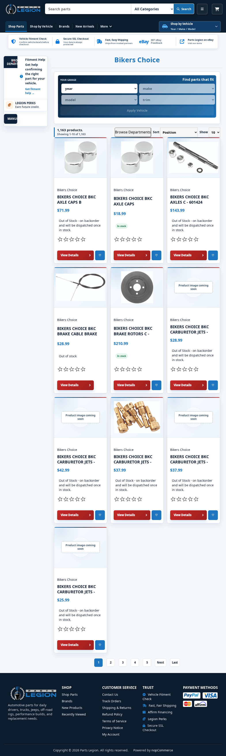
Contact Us (110, 694)
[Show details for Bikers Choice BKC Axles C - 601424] (193, 157)
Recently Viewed (74, 714)
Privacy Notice (112, 728)
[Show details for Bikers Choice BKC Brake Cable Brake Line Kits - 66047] (80, 287)
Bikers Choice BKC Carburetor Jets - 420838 (133, 461)
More (104, 26)
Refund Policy (112, 714)
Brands (64, 26)
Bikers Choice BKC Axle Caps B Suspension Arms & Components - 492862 (79, 201)
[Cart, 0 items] (217, 9)
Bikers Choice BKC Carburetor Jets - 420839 (189, 461)
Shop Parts (16, 26)
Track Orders (111, 701)
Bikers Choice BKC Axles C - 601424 (189, 199)
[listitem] (197, 42)
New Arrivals (84, 26)
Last (175, 662)
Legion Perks (157, 719)
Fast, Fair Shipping (162, 705)
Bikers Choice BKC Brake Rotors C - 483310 (133, 333)
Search (186, 9)
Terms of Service (114, 721)
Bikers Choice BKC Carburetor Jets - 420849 (76, 591)
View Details (69, 255)
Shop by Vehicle (41, 26)
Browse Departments (133, 132)
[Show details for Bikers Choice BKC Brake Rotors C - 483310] (137, 287)
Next (160, 662)
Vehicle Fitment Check (157, 696)
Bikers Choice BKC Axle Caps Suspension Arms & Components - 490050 (136, 203)
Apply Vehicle (137, 110)
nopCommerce (162, 750)
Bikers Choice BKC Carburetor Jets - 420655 (189, 331)
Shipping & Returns (116, 708)
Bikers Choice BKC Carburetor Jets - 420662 (76, 461)
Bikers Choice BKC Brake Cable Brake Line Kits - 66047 (77, 333)
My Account (110, 734)
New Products (72, 708)
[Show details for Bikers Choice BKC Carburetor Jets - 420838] (137, 417)
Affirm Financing (159, 712)
